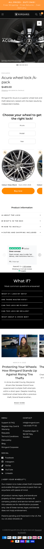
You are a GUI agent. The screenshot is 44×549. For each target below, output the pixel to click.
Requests (6, 433)
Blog (4, 443)
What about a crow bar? (15, 317)
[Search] (36, 14)
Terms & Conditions (10, 436)
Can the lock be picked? (15, 305)
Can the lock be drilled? (15, 311)
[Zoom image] (5, 152)
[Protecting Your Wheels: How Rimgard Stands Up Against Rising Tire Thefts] (20, 346)
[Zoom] (39, 23)
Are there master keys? (15, 299)
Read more (19, 403)
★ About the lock (11, 215)
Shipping (5, 90)
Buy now (18, 191)
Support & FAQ (8, 422)
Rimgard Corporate (10, 447)
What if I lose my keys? (14, 294)
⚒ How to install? (11, 227)
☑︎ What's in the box (12, 221)
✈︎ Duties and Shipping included (19, 232)
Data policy (6, 440)
